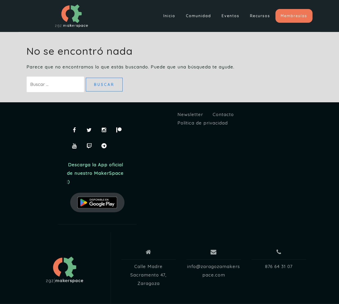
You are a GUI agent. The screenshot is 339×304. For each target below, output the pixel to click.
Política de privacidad (202, 123)
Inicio (169, 15)
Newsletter (190, 114)
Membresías (294, 15)
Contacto (223, 114)
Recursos (260, 15)
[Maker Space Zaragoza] (64, 270)
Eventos (230, 15)
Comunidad (198, 15)
